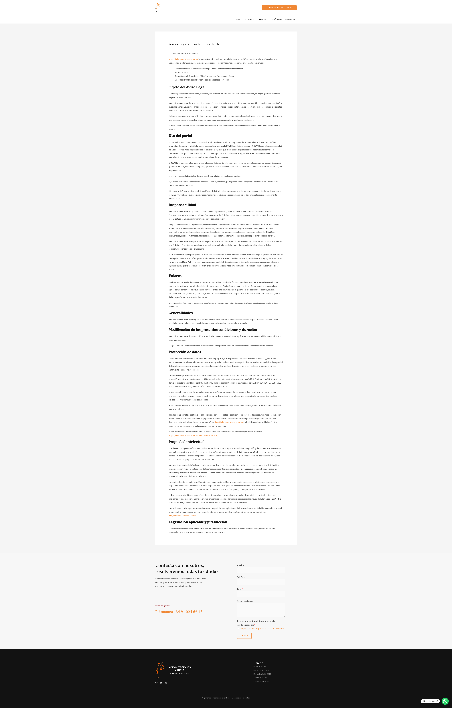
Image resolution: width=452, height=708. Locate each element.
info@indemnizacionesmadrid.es (229, 422)
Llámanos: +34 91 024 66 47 (178, 611)
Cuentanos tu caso (246, 601)
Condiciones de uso (277, 628)
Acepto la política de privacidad (253, 628)
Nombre (241, 565)
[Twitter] (161, 683)
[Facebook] (156, 683)
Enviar (244, 635)
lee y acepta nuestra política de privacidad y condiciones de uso (256, 623)
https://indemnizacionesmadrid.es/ (183, 59)
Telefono (241, 577)
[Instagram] (166, 683)
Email (240, 589)
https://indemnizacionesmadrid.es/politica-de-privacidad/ (193, 435)
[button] (279, 7)
